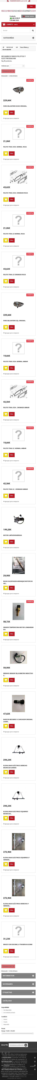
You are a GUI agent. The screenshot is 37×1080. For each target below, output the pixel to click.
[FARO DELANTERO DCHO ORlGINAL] (18, 88)
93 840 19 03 (15, 20)
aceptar (32, 1066)
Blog (31, 6)
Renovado (6, 1024)
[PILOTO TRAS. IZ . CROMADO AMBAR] (18, 474)
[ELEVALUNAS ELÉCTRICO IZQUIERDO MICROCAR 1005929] (18, 794)
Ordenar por (5, 66)
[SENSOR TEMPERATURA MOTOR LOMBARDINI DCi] (18, 609)
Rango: (3, 1031)
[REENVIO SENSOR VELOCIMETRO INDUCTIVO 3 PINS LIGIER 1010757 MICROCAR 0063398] (18, 655)
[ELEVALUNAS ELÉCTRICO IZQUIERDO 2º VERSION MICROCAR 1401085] (18, 840)
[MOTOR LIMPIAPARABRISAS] (18, 517)
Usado (5, 1022)
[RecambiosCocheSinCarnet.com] (18, 11)
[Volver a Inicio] (3, 47)
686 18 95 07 (16, 18)
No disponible (7, 1010)
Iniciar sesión (29, 16)
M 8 (17, 47)
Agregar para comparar (12, 118)
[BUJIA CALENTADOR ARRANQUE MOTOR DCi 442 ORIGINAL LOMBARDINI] (18, 563)
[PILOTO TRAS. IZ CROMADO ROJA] (18, 259)
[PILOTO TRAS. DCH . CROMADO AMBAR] (18, 390)
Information (8, 976)
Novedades (8, 984)
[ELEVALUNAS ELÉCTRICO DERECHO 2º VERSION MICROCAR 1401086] (18, 886)
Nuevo (5, 1019)
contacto (13, 16)
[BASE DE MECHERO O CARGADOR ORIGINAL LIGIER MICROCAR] (18, 701)
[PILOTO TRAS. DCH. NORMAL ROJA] (18, 131)
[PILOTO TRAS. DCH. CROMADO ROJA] (18, 175)
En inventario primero (9, 1012)
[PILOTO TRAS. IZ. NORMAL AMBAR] (18, 433)
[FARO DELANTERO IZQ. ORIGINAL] (18, 303)
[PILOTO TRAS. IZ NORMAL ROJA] (18, 218)
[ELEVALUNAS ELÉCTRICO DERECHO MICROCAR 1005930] (18, 748)
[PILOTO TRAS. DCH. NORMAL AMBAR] (18, 346)
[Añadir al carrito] (5, 113)
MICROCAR (10, 47)
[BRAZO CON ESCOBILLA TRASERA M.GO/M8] (18, 929)
